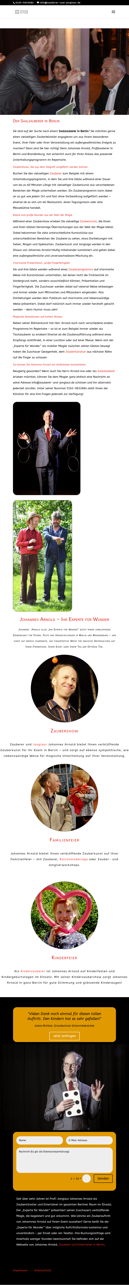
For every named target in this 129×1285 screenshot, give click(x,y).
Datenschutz (42, 1270)
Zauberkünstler (76, 351)
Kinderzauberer (33, 971)
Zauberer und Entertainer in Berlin (81, 1244)
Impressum (20, 1270)
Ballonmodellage (74, 859)
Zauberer (56, 173)
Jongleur (40, 744)
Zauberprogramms (80, 269)
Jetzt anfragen (64, 1036)
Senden (103, 1178)
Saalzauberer (106, 371)
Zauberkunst (88, 221)
